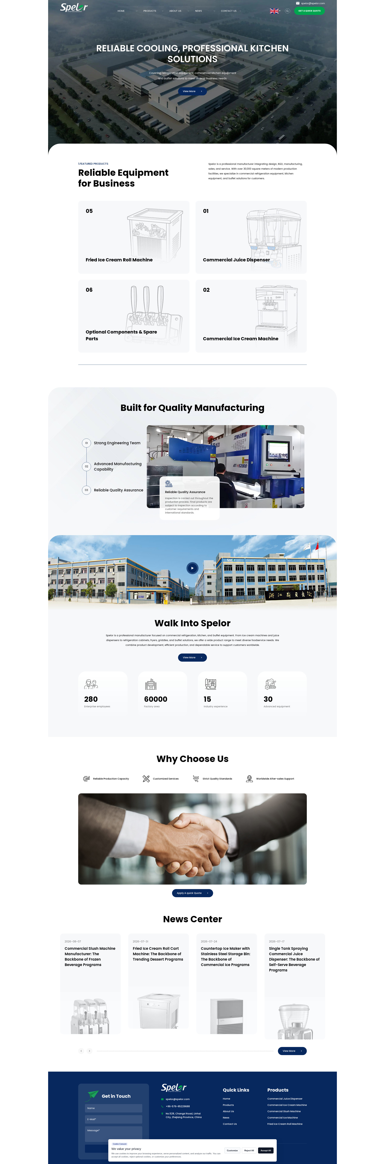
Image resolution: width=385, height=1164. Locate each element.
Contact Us (228, 11)
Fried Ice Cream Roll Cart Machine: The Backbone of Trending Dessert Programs (90, 954)
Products (149, 11)
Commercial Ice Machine (282, 1117)
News (198, 11)
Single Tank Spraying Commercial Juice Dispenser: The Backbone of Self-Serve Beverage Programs (226, 959)
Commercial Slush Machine (284, 1111)
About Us (175, 11)
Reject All (249, 1150)
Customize (232, 1150)
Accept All (266, 1150)
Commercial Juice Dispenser (284, 1098)
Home (121, 11)
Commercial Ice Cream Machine (287, 1105)
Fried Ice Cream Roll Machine (284, 1124)
